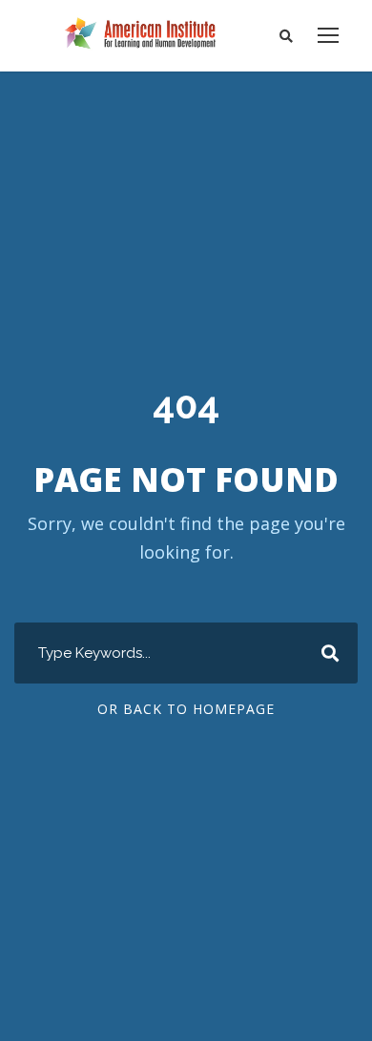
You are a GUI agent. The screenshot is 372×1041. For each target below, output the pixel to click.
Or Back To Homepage (186, 709)
